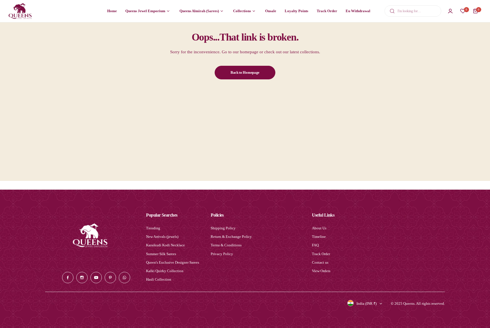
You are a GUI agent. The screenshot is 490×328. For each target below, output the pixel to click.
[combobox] (413, 11)
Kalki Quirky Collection (164, 271)
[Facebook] (67, 277)
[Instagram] (82, 277)
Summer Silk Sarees (161, 254)
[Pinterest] (110, 277)
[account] (450, 11)
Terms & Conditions (226, 245)
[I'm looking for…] (392, 11)
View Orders (321, 271)
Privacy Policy (222, 254)
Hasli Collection (158, 279)
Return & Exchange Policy (231, 236)
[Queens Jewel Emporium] (20, 11)
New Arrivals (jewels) (162, 236)
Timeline (319, 236)
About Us (319, 228)
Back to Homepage (245, 72)
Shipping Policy (223, 228)
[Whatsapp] (124, 277)
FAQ (315, 245)
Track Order (321, 254)
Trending (153, 228)
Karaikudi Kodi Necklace (165, 245)
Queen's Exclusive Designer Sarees (172, 262)
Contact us (320, 262)
